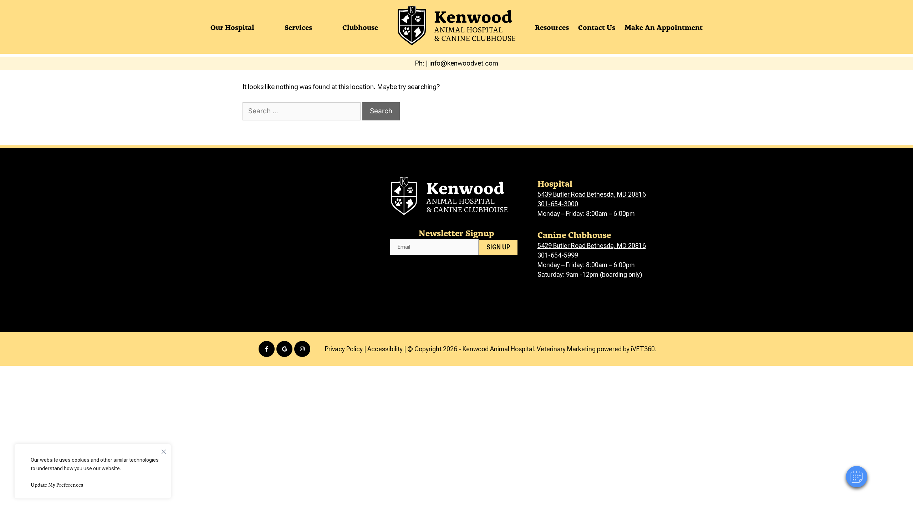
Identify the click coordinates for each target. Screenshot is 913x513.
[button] (856, 476)
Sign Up (498, 247)
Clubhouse (360, 27)
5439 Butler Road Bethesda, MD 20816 (591, 194)
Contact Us (596, 27)
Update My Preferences (57, 484)
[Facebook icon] (267, 349)
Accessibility (385, 349)
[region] (92, 471)
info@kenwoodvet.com (463, 63)
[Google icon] (284, 349)
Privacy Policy (344, 349)
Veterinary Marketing (566, 349)
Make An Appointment (663, 27)
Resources (552, 27)
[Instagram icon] (302, 349)
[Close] (163, 450)
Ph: (420, 63)
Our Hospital (232, 27)
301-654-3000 (557, 204)
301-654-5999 (557, 255)
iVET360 (643, 349)
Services (298, 27)
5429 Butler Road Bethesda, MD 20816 (591, 245)
